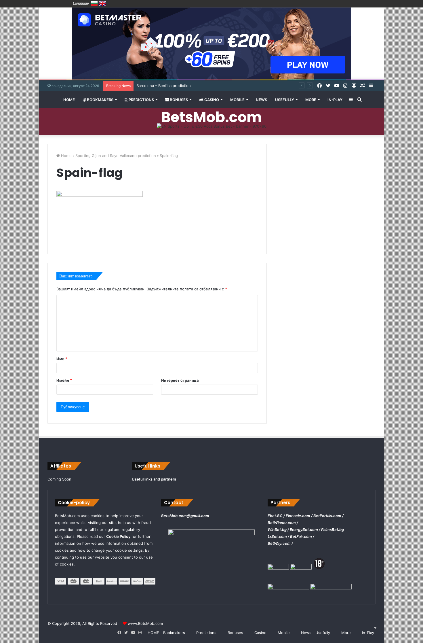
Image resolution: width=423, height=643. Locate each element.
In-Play (334, 99)
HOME (69, 99)
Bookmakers (99, 99)
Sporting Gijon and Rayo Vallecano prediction (115, 155)
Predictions (141, 99)
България (94, 3)
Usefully (284, 99)
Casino (211, 99)
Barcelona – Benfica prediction (163, 85)
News (261, 99)
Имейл (64, 380)
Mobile (237, 99)
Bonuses (178, 99)
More (310, 99)
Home (66, 155)
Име (61, 358)
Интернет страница (180, 380)
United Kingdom (102, 3)
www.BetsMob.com (145, 623)
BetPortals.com (327, 515)
